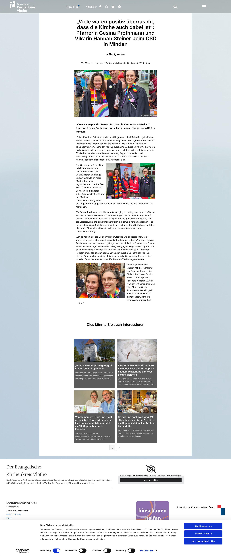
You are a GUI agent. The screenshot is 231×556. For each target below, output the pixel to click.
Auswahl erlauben (203, 534)
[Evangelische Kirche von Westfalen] (199, 510)
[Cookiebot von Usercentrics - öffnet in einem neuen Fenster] (22, 551)
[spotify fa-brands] (119, 7)
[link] (151, 469)
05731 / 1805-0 (13, 514)
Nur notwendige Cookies (203, 541)
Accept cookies (151, 480)
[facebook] (100, 7)
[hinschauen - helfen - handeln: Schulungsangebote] (152, 517)
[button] (204, 7)
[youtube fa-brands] (113, 7)
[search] (175, 7)
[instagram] (106, 7)
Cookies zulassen (203, 526)
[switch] (82, 551)
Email (8, 518)
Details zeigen (146, 551)
